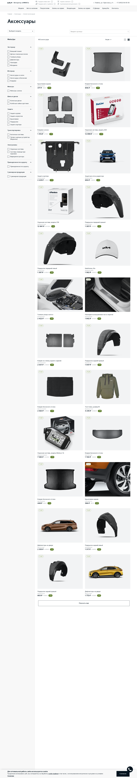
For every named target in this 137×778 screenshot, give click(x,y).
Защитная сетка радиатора (94, 176)
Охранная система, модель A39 (96, 130)
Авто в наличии (32, 8)
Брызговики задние (44, 84)
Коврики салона (43, 130)
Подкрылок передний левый (47, 268)
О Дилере (96, 8)
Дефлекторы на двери (45, 545)
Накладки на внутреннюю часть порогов (99, 315)
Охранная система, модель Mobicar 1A (50, 453)
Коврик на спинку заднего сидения (49, 361)
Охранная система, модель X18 (48, 222)
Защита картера (43, 176)
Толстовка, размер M (92, 407)
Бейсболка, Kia (90, 268)
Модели (21, 8)
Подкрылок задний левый (94, 545)
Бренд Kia (105, 8)
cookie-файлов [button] (53, 774)
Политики (10, 776)
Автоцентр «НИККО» (21, 3)
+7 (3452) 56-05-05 (123, 3)
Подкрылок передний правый (95, 222)
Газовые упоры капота (45, 315)
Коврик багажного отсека (94, 84)
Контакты (115, 8)
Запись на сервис (58, 8)
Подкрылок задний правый (94, 361)
